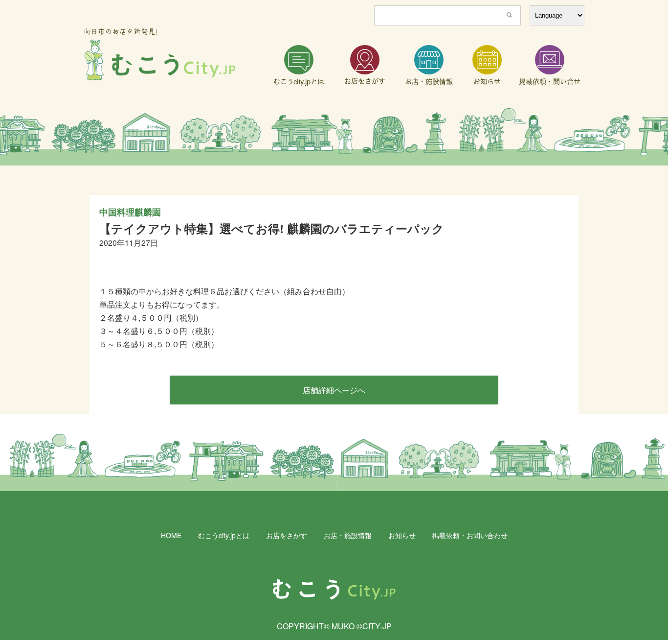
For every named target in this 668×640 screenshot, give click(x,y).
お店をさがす (286, 535)
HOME (171, 535)
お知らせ (402, 535)
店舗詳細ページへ (334, 390)
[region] (334, 137)
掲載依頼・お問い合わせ (470, 535)
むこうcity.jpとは (223, 535)
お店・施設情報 (348, 535)
